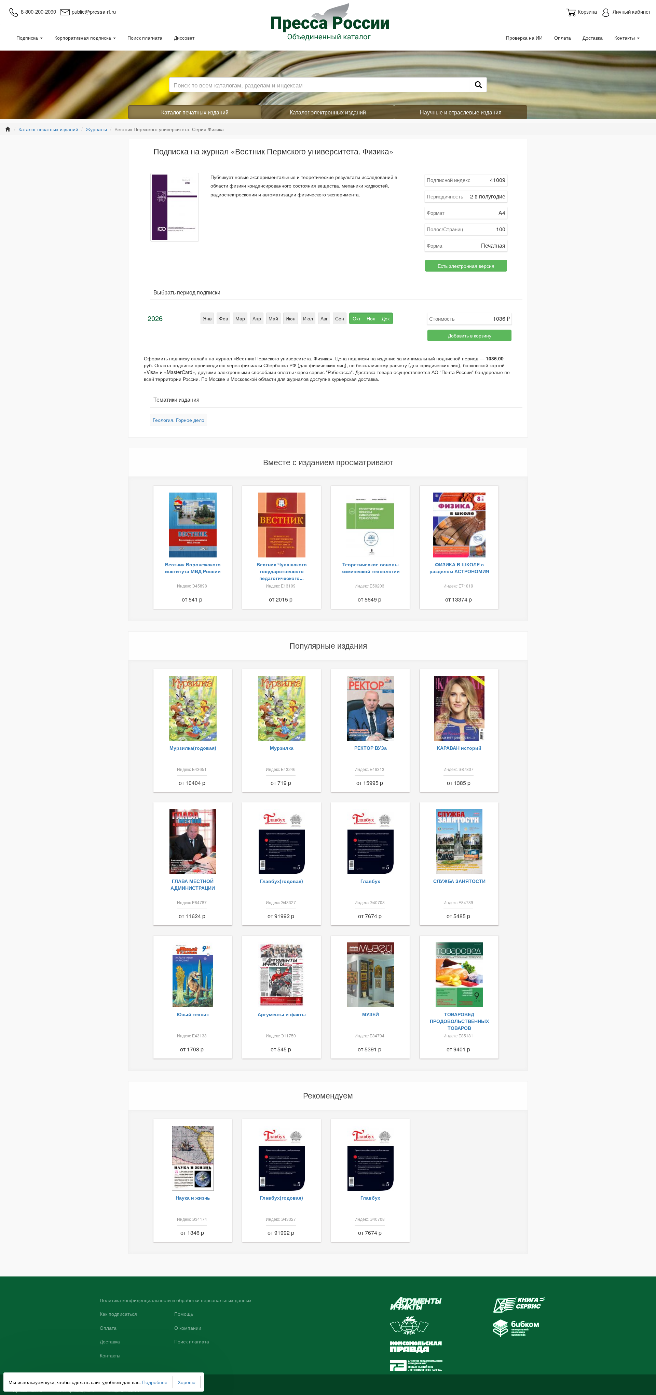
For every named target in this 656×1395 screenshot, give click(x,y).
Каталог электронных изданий (328, 112)
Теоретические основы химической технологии (370, 568)
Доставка (593, 37)
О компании (187, 1328)
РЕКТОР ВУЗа (370, 747)
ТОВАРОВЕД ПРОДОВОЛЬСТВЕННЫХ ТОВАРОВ (459, 1021)
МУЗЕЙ (370, 1014)
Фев (223, 318)
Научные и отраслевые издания (461, 112)
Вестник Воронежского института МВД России (193, 568)
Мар (240, 318)
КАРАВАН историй (459, 747)
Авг (324, 318)
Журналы (96, 129)
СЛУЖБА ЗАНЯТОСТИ (459, 881)
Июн (291, 318)
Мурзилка (281, 747)
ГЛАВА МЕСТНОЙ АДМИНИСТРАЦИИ (192, 884)
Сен (339, 318)
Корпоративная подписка (83, 37)
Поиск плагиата (144, 37)
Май (273, 318)
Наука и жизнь (193, 1197)
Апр (256, 318)
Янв (207, 318)
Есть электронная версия (466, 265)
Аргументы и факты (282, 1014)
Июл (308, 318)
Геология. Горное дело (178, 419)
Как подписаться (118, 1314)
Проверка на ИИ (524, 37)
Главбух (370, 881)
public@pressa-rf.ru (94, 11)
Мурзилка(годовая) (192, 747)
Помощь (183, 1314)
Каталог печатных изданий (195, 112)
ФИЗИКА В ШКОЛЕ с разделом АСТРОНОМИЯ (459, 568)
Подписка (27, 37)
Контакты (625, 37)
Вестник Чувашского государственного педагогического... (282, 571)
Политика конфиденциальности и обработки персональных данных (175, 1300)
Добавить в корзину (469, 335)
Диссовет (184, 37)
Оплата (562, 37)
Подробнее (154, 1382)
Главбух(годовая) (281, 881)
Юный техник (193, 1014)
